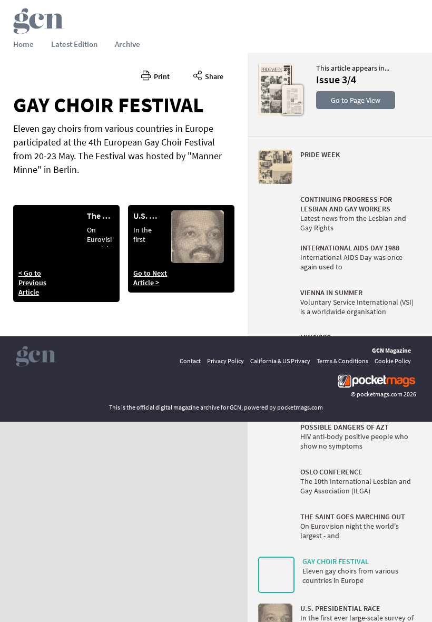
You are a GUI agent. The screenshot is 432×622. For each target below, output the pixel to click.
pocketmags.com (379, 394)
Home (23, 44)
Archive (127, 44)
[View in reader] (276, 113)
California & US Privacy (280, 361)
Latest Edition (74, 44)
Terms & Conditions (342, 361)
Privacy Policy (225, 361)
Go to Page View (355, 100)
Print (160, 76)
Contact (190, 361)
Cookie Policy (393, 361)
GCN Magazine (391, 350)
